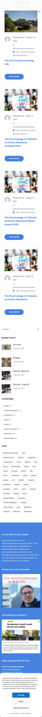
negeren (17, 484)
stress (25, 493)
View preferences (21, 708)
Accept (21, 695)
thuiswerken (21, 498)
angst (23, 453)
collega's (21, 457)
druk (35, 462)
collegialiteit (31, 457)
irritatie (25, 475)
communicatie (8, 462)
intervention (15, 475)
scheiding (6, 493)
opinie (6, 420)
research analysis (10, 429)
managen (31, 480)
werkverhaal (28, 511)
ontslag (25, 484)
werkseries (8, 434)
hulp (31, 471)
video (18, 507)
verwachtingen (8, 507)
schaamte (33, 489)
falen (34, 466)
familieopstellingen (11, 410)
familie (5, 471)
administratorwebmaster (24, 48)
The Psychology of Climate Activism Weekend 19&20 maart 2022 (21, 221)
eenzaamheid (15, 466)
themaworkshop (8, 498)
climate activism (28, 52)
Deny (21, 701)
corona (18, 462)
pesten (16, 489)
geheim (23, 471)
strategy (16, 493)
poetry (6, 424)
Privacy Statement (25, 713)
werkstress (16, 511)
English (6, 406)
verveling (23, 502)
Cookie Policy (14, 713)
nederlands (8, 415)
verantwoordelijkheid (10, 502)
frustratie (14, 471)
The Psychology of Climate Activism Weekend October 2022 (21, 142)
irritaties (33, 475)
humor (5, 475)
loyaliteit (21, 480)
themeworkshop (20, 55)
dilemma (27, 462)
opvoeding (6, 489)
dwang (5, 466)
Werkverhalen (9, 438)
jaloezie (5, 480)
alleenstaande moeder (10, 453)
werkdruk (6, 511)
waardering (27, 507)
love (13, 480)
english (26, 466)
